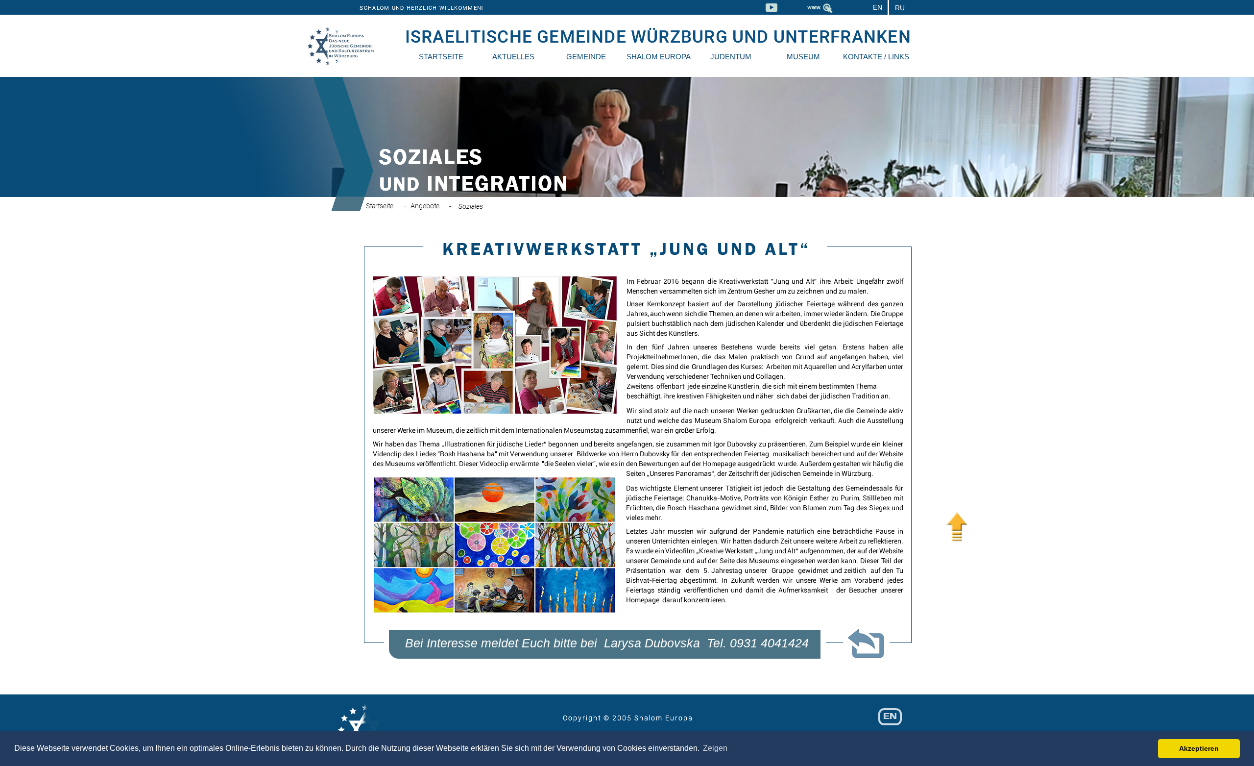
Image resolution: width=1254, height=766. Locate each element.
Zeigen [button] (715, 748)
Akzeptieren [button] (1199, 748)
